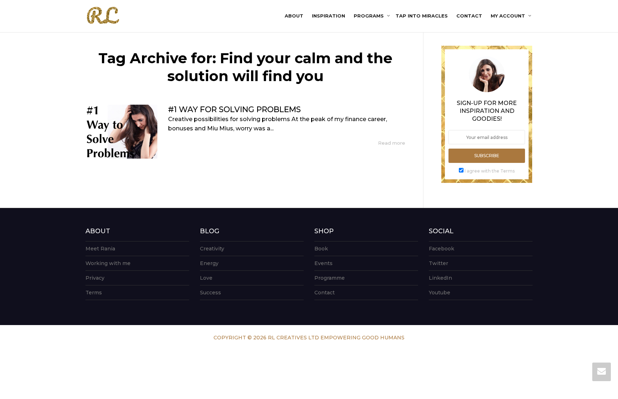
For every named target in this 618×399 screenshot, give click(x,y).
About (294, 16)
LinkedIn (440, 278)
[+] (121, 132)
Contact (469, 16)
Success (210, 292)
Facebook (441, 248)
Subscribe (486, 155)
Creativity (212, 248)
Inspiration (328, 16)
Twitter (438, 263)
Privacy (94, 278)
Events (323, 263)
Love (206, 278)
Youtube (439, 292)
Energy (209, 263)
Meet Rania (100, 248)
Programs (369, 16)
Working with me (108, 263)
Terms (93, 292)
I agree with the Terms (490, 171)
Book (321, 248)
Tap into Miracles (422, 16)
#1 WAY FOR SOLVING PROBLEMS (234, 109)
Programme (329, 278)
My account (508, 16)
